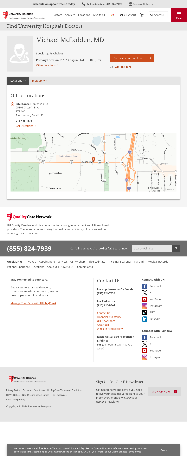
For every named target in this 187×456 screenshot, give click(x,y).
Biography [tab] (38, 80)
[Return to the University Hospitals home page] (24, 15)
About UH (103, 325)
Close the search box (169, 15)
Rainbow (113, 15)
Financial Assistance (109, 317)
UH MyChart (130, 15)
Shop (142, 15)
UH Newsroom (106, 321)
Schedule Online (141, 3)
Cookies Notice (101, 448)
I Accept (164, 450)
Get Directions (24, 126)
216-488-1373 (123, 66)
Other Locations (46, 65)
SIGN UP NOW (161, 391)
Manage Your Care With (33, 303)
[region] (93, 162)
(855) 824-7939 (29, 248)
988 (99, 344)
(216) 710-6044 (106, 305)
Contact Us (103, 313)
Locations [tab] (16, 80)
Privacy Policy (77, 448)
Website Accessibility (110, 328)
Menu (179, 17)
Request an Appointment (129, 58)
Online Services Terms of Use (51, 448)
